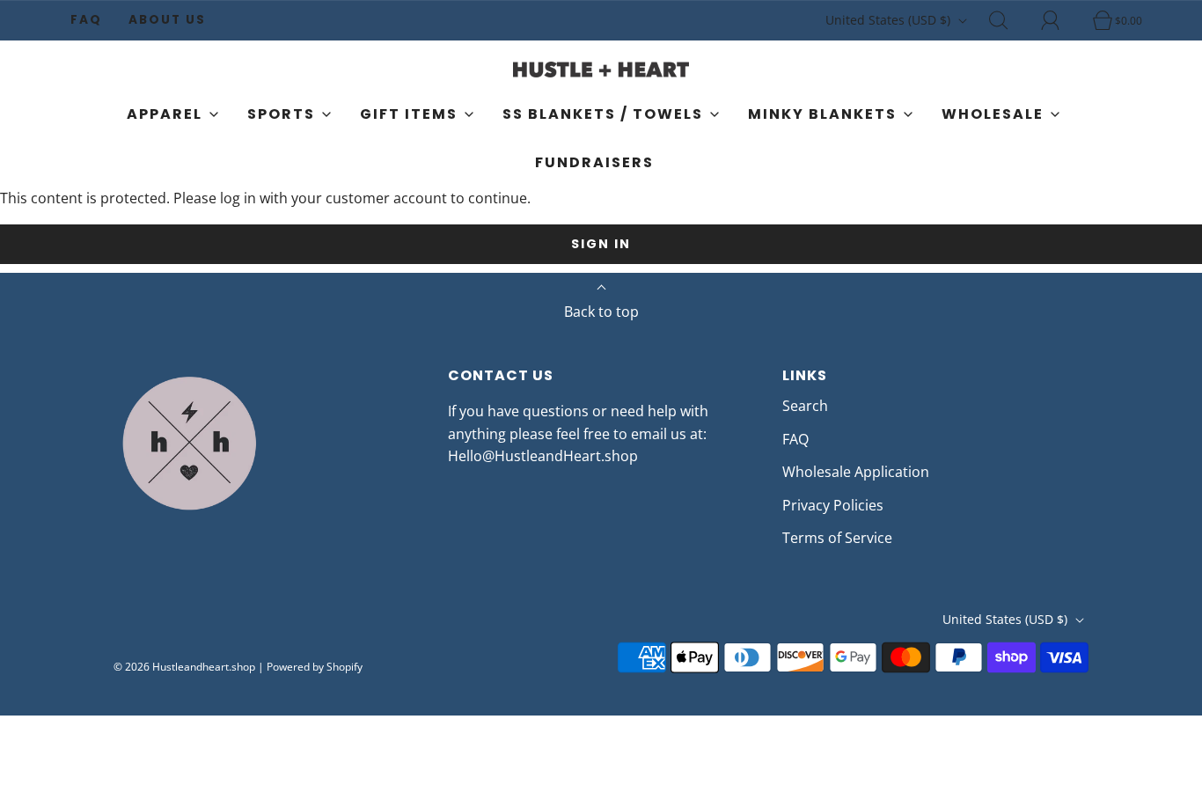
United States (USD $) (889, 19)
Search (805, 405)
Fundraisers (594, 162)
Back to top (601, 311)
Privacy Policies (832, 505)
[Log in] (1060, 20)
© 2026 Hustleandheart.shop (184, 666)
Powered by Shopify (315, 666)
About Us (167, 19)
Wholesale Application (855, 471)
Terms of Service (837, 537)
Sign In (601, 244)
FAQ (86, 19)
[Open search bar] (1008, 20)
